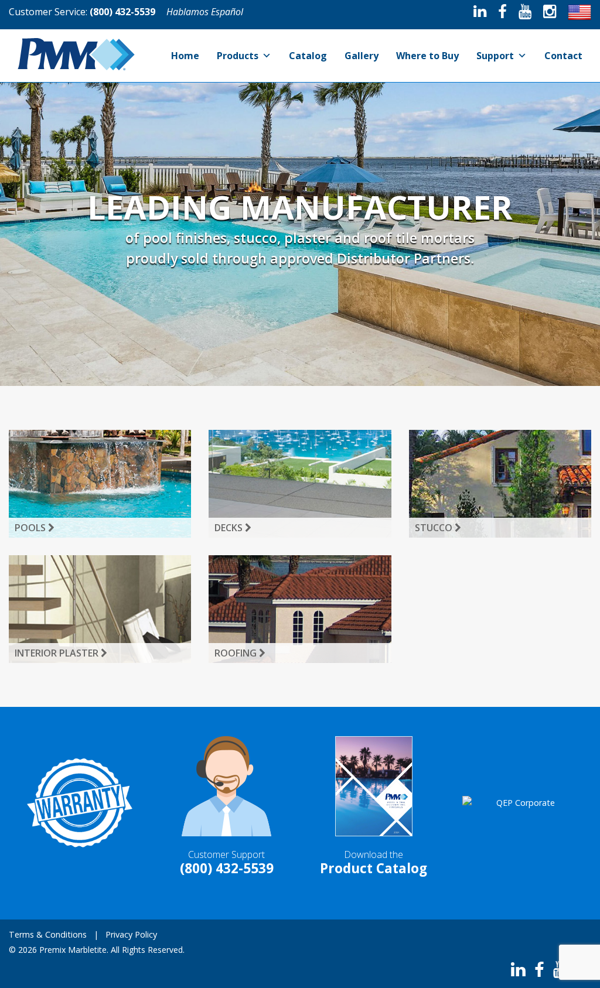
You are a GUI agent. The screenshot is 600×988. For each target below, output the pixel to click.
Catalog (308, 55)
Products (237, 55)
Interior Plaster (58, 653)
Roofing (236, 653)
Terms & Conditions (48, 934)
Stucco (435, 527)
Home (185, 55)
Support (495, 55)
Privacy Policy (131, 934)
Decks (229, 527)
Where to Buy (427, 55)
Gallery (362, 55)
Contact (563, 55)
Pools (31, 527)
